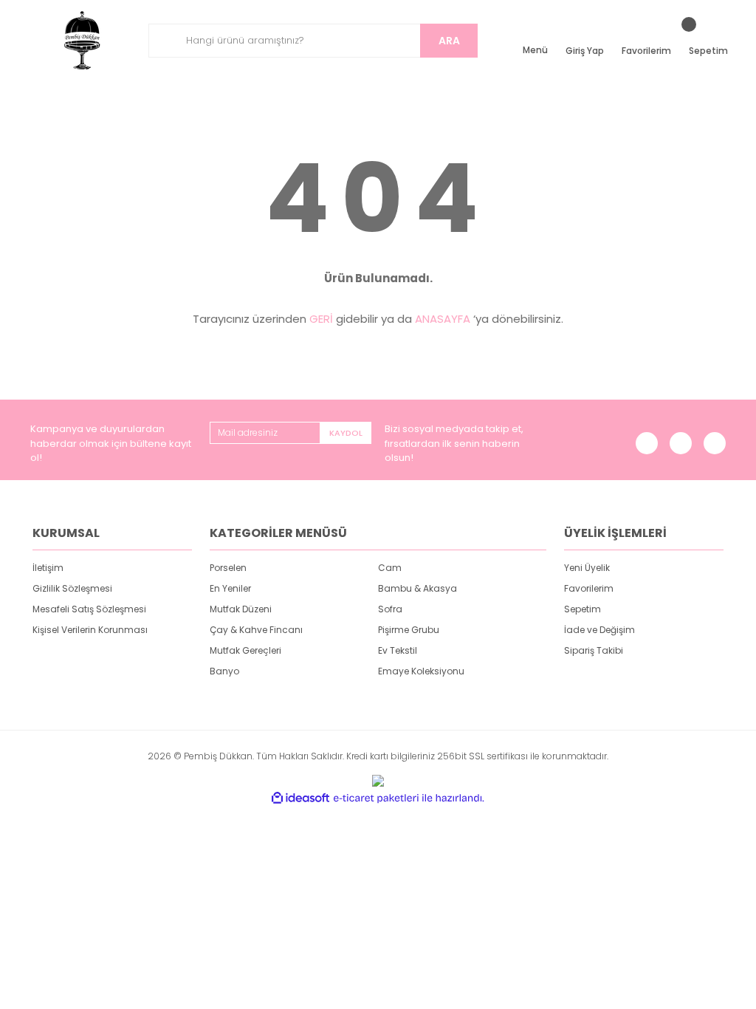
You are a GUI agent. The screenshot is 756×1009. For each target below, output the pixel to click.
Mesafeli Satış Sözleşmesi (89, 609)
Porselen (228, 567)
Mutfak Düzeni (241, 609)
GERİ (321, 318)
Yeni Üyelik (587, 567)
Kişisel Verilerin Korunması (90, 629)
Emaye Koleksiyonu (421, 671)
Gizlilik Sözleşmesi (72, 588)
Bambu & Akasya (417, 588)
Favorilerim (589, 588)
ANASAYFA (442, 318)
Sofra (390, 609)
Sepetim (582, 609)
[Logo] (82, 40)
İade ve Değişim (599, 629)
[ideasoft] (300, 798)
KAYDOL (345, 433)
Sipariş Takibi (593, 650)
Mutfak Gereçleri (245, 650)
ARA (449, 40)
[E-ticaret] (376, 797)
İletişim (47, 567)
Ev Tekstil (397, 650)
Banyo (224, 671)
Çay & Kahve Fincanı (256, 629)
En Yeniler (230, 588)
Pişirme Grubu (408, 629)
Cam (390, 567)
